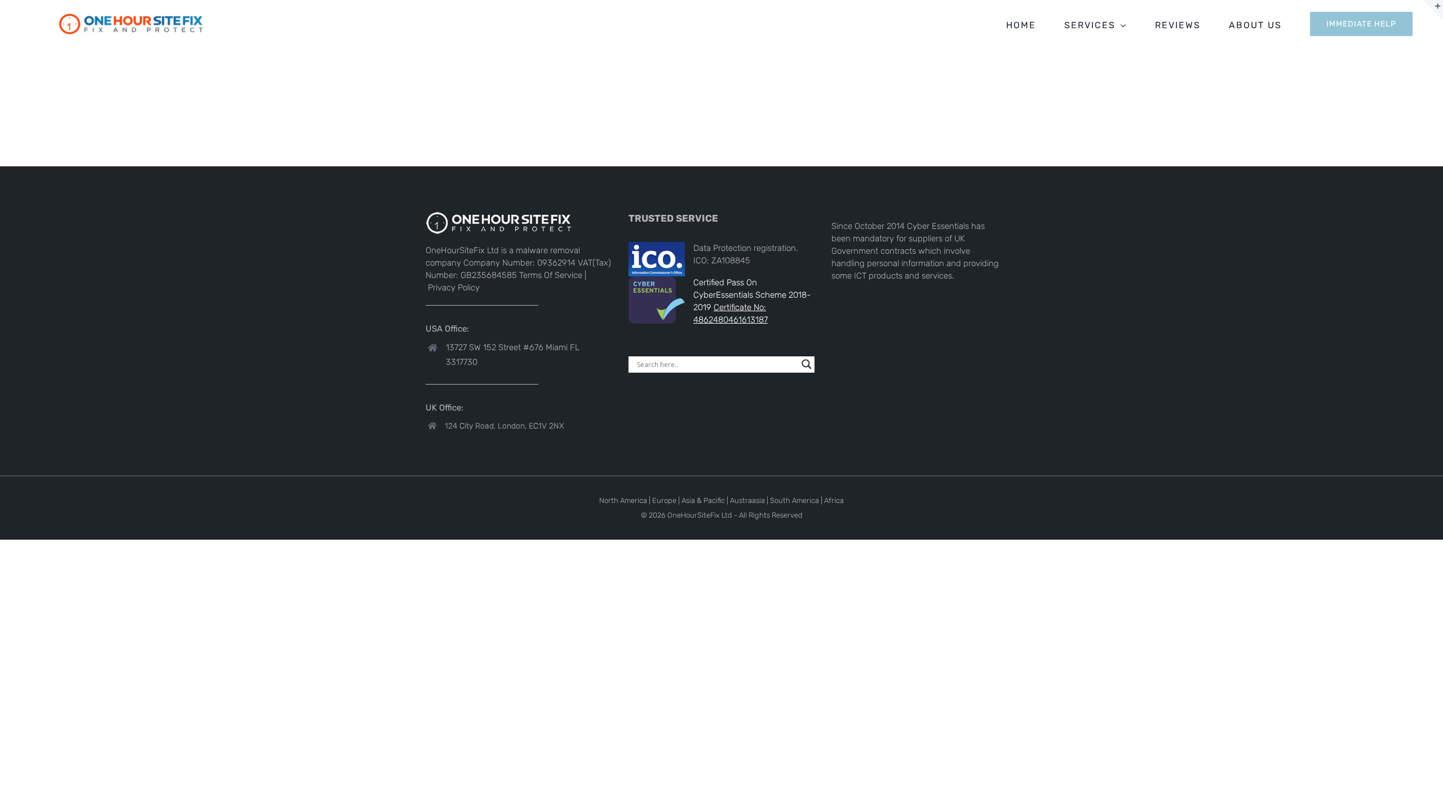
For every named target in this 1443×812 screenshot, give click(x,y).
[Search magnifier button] (807, 364)
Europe (664, 500)
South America (794, 500)
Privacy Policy (454, 288)
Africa (834, 500)
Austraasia (747, 500)
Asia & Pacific (703, 500)
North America (623, 500)
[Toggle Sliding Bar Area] (1433, 10)
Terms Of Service (550, 275)
